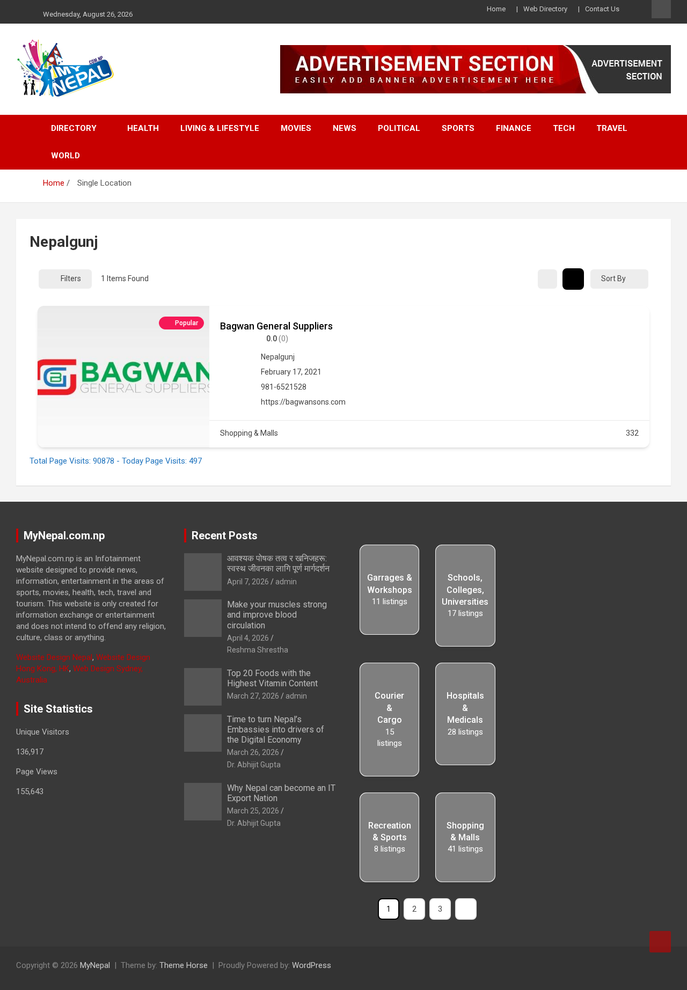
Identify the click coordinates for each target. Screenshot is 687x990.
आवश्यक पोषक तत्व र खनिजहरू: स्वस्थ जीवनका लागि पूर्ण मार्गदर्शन (278, 563)
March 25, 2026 (253, 810)
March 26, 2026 (253, 752)
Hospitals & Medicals (465, 708)
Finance (513, 128)
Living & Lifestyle (219, 128)
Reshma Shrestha (257, 650)
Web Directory (545, 9)
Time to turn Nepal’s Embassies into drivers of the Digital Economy (275, 729)
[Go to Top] (660, 941)
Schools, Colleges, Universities (465, 590)
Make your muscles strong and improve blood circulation (277, 614)
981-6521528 (283, 387)
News (344, 128)
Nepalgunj (278, 357)
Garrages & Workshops (389, 584)
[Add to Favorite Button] (635, 325)
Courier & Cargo (389, 708)
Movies (296, 128)
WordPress (311, 965)
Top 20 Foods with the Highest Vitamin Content (272, 678)
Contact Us (602, 9)
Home (496, 9)
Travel (611, 128)
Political (399, 128)
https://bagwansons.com (303, 402)
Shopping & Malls (249, 433)
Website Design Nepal (54, 657)
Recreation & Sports (389, 831)
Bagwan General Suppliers (276, 326)
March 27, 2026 (253, 696)
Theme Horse (183, 965)
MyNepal (95, 965)
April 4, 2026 (248, 638)
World (65, 155)
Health (143, 128)
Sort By (613, 278)
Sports (458, 128)
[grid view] (547, 279)
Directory (74, 128)
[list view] (573, 279)
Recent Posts (225, 535)
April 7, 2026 (248, 581)
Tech (564, 128)
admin (286, 581)
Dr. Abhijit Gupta (254, 764)
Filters (71, 278)
